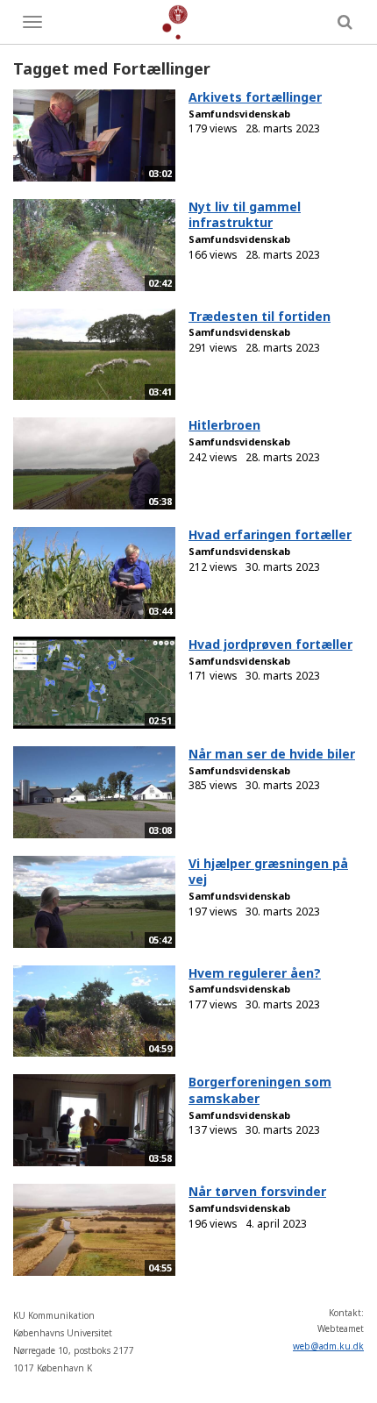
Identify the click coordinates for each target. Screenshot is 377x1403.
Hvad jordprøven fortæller (270, 644)
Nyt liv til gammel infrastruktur (244, 214)
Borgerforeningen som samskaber (259, 1090)
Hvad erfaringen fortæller (270, 534)
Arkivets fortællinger (255, 97)
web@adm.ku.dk (328, 1346)
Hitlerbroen (224, 425)
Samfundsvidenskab (239, 113)
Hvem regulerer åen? (254, 973)
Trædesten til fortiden (259, 316)
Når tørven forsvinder (257, 1191)
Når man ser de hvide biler (271, 753)
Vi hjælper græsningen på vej (268, 871)
